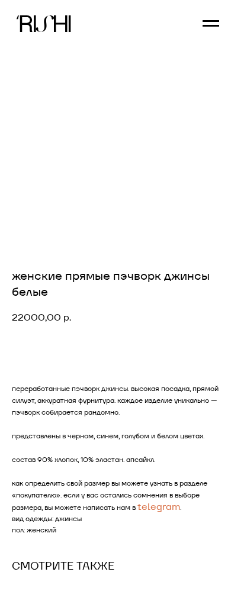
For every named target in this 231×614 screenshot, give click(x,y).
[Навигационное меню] (211, 23)
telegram (158, 506)
